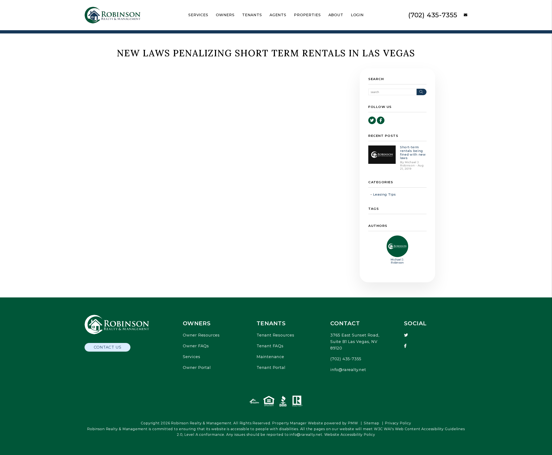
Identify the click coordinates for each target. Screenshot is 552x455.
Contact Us (107, 347)
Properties (307, 15)
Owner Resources (201, 335)
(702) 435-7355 (432, 15)
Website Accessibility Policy (349, 435)
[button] (462, 15)
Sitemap (371, 423)
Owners (225, 15)
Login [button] (357, 15)
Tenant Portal (271, 367)
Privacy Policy (398, 423)
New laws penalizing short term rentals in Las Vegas (266, 53)
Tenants (252, 15)
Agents (278, 15)
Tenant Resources (275, 335)
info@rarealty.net (348, 369)
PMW (353, 423)
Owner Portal (197, 367)
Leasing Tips (384, 194)
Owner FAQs (196, 346)
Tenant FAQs (270, 346)
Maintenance (270, 356)
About (335, 15)
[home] (113, 15)
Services (198, 15)
